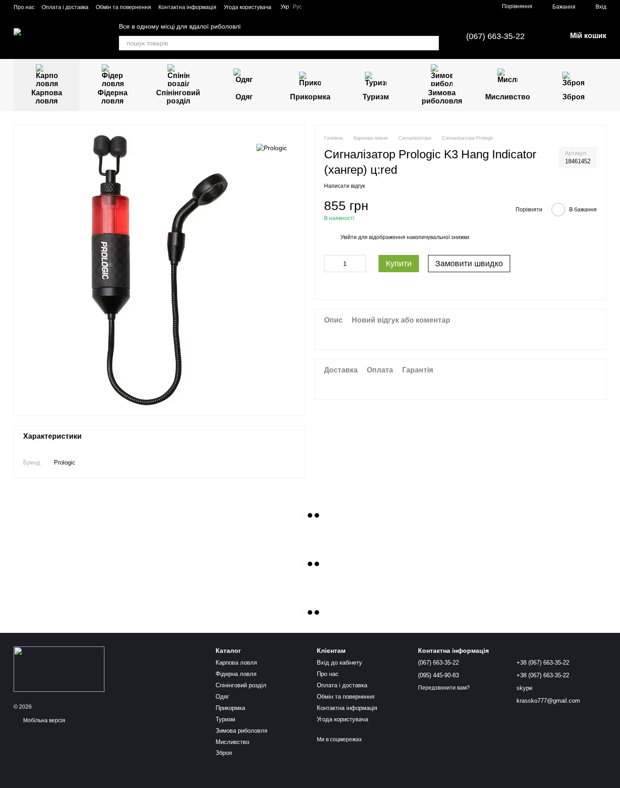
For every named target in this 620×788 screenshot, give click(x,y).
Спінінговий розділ (178, 97)
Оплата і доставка (65, 7)
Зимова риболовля (442, 97)
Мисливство (507, 97)
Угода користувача (247, 7)
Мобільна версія (43, 720)
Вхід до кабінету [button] (339, 662)
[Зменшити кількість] (331, 263)
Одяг (244, 97)
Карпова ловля (46, 97)
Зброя (573, 97)
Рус (297, 7)
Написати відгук (344, 185)
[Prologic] (271, 147)
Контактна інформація (187, 7)
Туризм (376, 97)
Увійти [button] (348, 237)
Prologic (64, 462)
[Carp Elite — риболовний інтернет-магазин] (59, 669)
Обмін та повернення (123, 7)
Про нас (24, 7)
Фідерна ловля (113, 97)
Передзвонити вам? (444, 688)
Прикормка (310, 97)
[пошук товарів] (431, 43)
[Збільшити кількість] (359, 263)
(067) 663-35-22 (495, 36)
